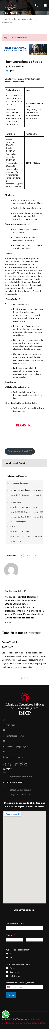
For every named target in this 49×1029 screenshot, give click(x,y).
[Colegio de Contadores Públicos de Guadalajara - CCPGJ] (10, 5)
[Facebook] (22, 555)
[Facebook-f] (5, 764)
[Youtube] (26, 764)
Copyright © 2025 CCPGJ (14, 1019)
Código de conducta (19, 794)
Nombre (9, 943)
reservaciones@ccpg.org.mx (15, 746)
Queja (12, 968)
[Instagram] (16, 764)
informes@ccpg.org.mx (13, 757)
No (11, 957)
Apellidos (30, 943)
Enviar (11, 995)
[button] (22, 678)
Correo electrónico (15, 923)
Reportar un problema (20, 776)
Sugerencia (14, 972)
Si (10, 953)
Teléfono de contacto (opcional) (20, 982)
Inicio (5, 19)
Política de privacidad (19, 790)
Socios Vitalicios (10, 642)
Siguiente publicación (16, 591)
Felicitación (15, 976)
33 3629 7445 (9, 725)
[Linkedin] (10, 764)
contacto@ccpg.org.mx (13, 736)
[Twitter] (28, 555)
